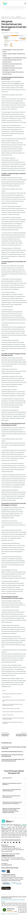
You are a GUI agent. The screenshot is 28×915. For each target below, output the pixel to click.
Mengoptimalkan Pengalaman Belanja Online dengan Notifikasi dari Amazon (13, 719)
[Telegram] (19, 842)
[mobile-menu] (24, 3)
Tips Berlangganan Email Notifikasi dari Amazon (14, 58)
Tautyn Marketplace (14, 913)
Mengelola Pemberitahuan (7, 714)
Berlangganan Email (6, 696)
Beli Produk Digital (6, 913)
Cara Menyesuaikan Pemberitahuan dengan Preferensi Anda (13, 701)
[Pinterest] (16, 842)
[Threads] (10, 842)
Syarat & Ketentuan (14, 900)
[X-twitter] (2, 842)
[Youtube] (13, 842)
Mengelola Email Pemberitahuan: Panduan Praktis (12, 711)
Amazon (17, 83)
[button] (14, 778)
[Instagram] (7, 842)
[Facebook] (5, 842)
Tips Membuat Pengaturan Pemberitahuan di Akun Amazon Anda (12, 723)
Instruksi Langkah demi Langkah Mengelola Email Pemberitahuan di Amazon (12, 705)
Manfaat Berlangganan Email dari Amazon (11, 708)
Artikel (11, 32)
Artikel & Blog (4, 900)
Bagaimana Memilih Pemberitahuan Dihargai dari (12, 693)
